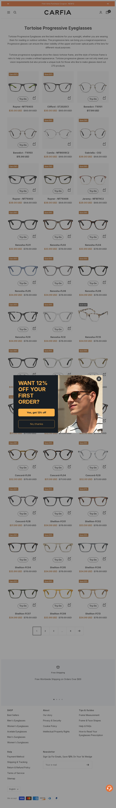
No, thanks (36, 424)
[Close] (99, 378)
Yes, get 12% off (36, 412)
